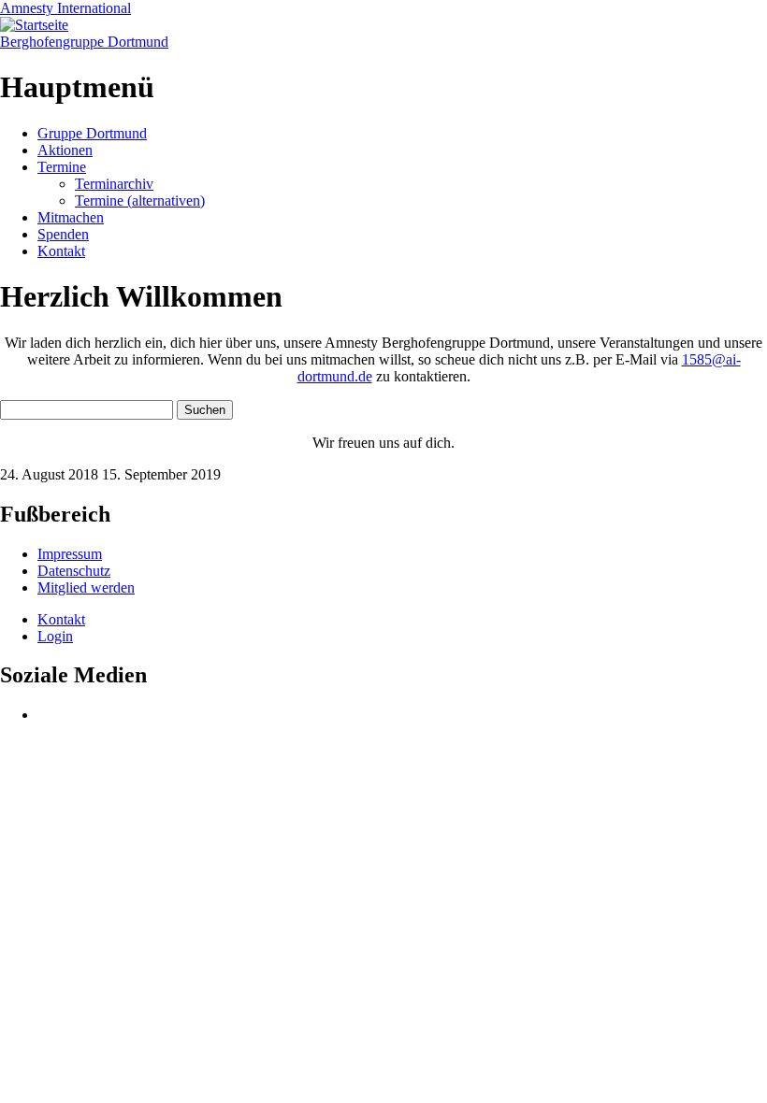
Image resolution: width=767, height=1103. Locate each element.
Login (55, 636)
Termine (61, 167)
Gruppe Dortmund (92, 133)
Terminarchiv (114, 184)
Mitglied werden (86, 587)
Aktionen (65, 150)
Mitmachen (70, 217)
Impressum (69, 554)
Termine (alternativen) (140, 200)
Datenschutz (73, 571)
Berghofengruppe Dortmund (84, 42)
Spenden (63, 234)
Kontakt (61, 251)
